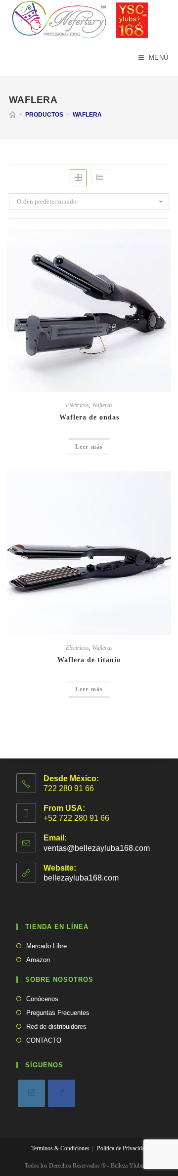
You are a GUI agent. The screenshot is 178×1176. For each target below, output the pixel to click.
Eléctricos (77, 405)
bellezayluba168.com (81, 878)
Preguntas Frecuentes (57, 1012)
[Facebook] (61, 1093)
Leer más (89, 446)
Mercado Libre (46, 946)
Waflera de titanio (89, 660)
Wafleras (102, 405)
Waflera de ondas (89, 417)
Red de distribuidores (56, 1026)
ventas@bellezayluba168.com (97, 848)
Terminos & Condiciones (60, 1148)
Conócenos (42, 999)
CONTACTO (43, 1040)
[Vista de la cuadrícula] (78, 177)
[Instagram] (31, 1093)
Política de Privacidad (122, 1148)
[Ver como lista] (99, 177)
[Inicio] (12, 114)
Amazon (38, 960)
